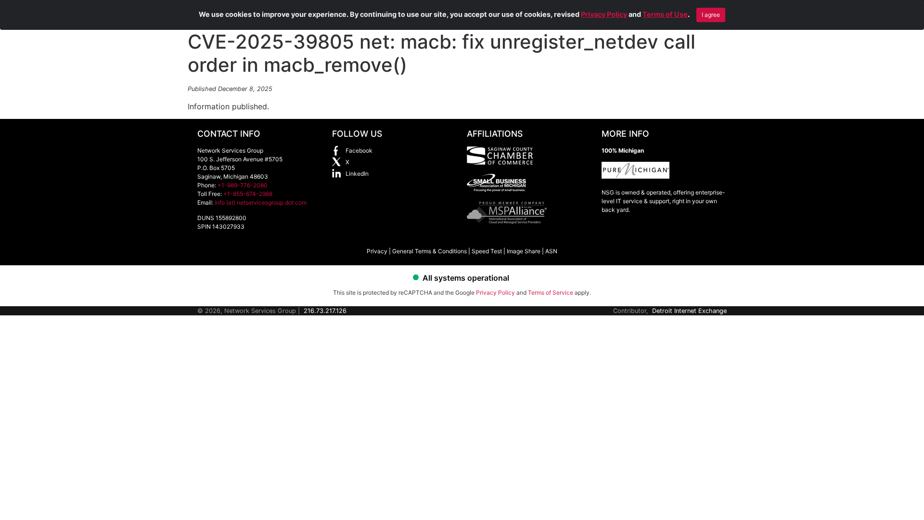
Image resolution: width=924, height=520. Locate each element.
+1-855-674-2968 (247, 193)
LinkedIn (357, 173)
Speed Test (487, 251)
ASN (551, 251)
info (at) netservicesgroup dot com (261, 202)
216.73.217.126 (325, 310)
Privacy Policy (604, 14)
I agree (711, 14)
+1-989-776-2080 (243, 185)
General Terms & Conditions (429, 251)
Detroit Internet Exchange (689, 310)
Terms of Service (550, 292)
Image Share (523, 251)
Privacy (377, 251)
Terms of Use (665, 14)
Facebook (359, 150)
